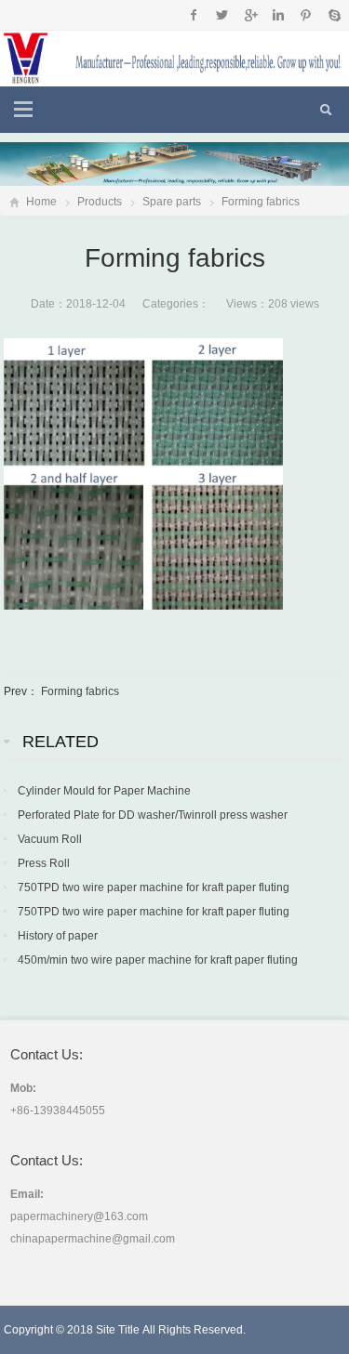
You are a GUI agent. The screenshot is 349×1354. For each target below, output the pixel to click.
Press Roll (44, 863)
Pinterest (305, 15)
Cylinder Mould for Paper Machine (104, 790)
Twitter (222, 15)
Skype (333, 15)
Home (41, 201)
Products (99, 201)
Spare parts (171, 201)
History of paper (58, 935)
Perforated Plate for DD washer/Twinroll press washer (153, 815)
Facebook (194, 15)
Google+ (250, 15)
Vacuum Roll (50, 839)
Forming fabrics (260, 201)
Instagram (277, 15)
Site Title (118, 1329)
